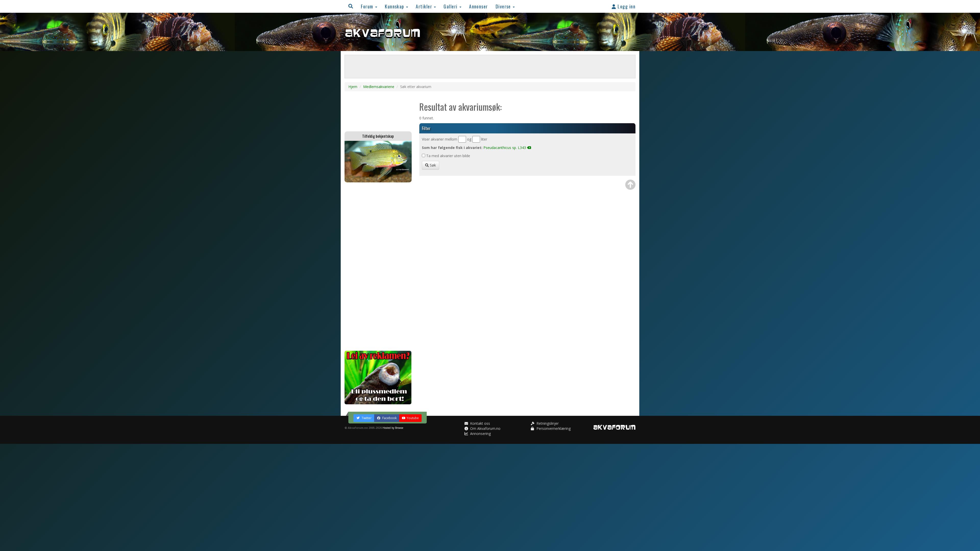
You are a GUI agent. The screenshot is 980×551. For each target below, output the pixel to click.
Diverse (504, 6)
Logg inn (625, 6)
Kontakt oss (479, 423)
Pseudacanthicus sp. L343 (504, 147)
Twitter (366, 418)
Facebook (389, 418)
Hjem (352, 86)
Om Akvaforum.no (484, 428)
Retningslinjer (547, 423)
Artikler (424, 6)
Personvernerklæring (553, 428)
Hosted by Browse (393, 428)
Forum (368, 6)
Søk (432, 165)
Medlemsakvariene (378, 86)
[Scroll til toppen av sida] (630, 185)
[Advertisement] (378, 266)
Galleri (451, 6)
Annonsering (480, 433)
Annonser (478, 6)
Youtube (413, 418)
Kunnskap (395, 6)
